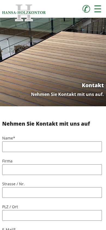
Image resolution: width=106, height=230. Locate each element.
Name (8, 138)
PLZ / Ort (10, 206)
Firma (7, 161)
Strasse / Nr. (13, 183)
